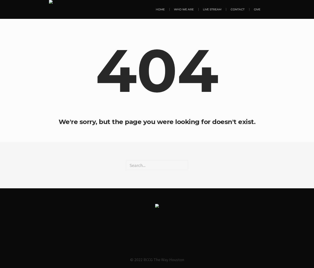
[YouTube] (186, 235)
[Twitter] (166, 235)
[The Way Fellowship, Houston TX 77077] (51, 9)
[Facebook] (147, 235)
